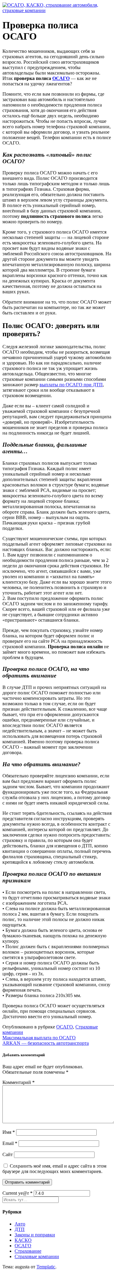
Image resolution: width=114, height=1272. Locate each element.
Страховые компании (37, 1256)
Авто (20, 1223)
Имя (8, 1132)
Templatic (45, 1266)
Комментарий (18, 1082)
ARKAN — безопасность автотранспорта (45, 1043)
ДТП (20, 1229)
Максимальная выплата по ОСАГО (39, 1037)
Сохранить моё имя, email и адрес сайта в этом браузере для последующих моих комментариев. (54, 1168)
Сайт (7, 1154)
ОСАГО (61, 78)
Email (9, 1143)
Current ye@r (17, 1193)
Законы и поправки (35, 1234)
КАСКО (23, 1240)
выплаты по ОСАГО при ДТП (71, 384)
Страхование (28, 1251)
